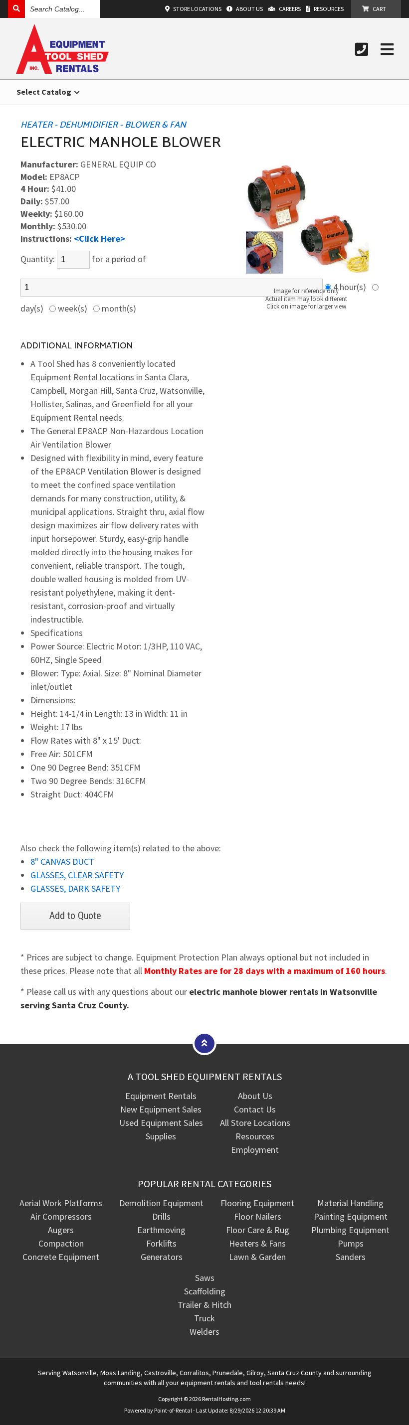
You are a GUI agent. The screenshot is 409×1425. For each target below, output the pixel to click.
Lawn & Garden (257, 1257)
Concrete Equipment (60, 1257)
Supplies (161, 1136)
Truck (204, 1318)
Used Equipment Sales (161, 1122)
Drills (161, 1216)
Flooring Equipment (257, 1203)
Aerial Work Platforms (60, 1203)
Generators (162, 1257)
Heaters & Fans (257, 1243)
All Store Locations (255, 1122)
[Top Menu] (204, 1043)
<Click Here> (99, 238)
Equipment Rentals (161, 1096)
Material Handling (350, 1203)
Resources (254, 1136)
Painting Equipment (351, 1216)
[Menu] (387, 49)
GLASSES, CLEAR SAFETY (77, 875)
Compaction (61, 1243)
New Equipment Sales (161, 1109)
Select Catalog (44, 92)
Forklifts (161, 1243)
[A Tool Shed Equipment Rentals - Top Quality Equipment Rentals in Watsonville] (62, 70)
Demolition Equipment (161, 1203)
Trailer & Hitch (204, 1304)
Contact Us (255, 1109)
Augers (61, 1230)
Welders (204, 1331)
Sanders (351, 1257)
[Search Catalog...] (16, 8)
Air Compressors (61, 1216)
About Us (255, 1096)
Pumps (351, 1243)
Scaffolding (204, 1291)
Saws (204, 1277)
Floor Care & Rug (257, 1230)
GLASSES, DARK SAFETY (75, 888)
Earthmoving (161, 1230)
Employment (255, 1149)
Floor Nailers (257, 1216)
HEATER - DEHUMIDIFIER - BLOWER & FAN (103, 125)
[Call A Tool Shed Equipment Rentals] (361, 49)
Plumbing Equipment (350, 1230)
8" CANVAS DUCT (62, 861)
